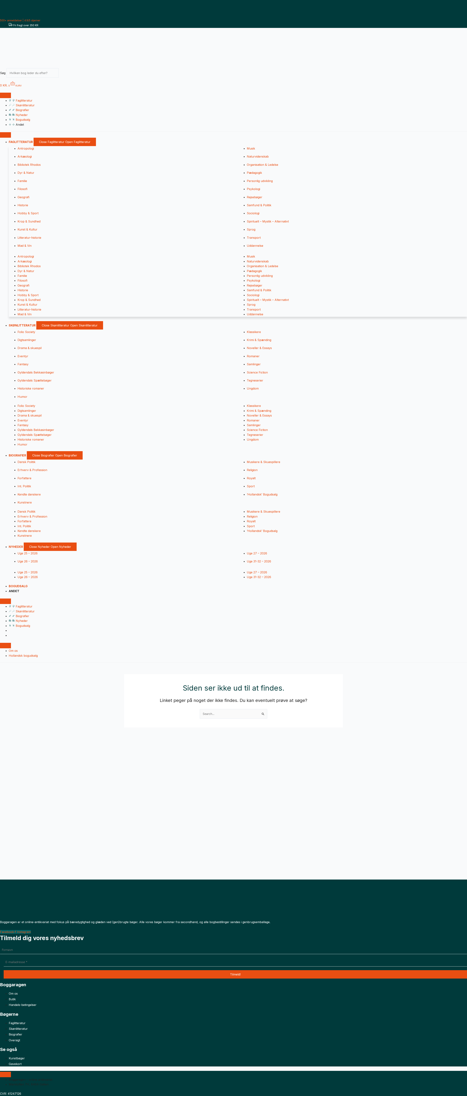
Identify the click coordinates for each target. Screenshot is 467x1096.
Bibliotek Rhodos (29, 164)
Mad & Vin (25, 245)
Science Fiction (257, 372)
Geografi (23, 197)
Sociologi (253, 213)
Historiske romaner (31, 388)
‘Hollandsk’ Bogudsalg (262, 494)
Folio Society (26, 332)
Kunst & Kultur (27, 229)
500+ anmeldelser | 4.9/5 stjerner (20, 20)
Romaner (253, 356)
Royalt (251, 478)
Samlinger (254, 364)
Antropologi (26, 148)
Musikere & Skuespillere (263, 462)
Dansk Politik (26, 462)
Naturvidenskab (258, 156)
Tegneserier (255, 380)
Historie (23, 205)
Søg (2, 73)
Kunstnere (25, 502)
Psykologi (253, 189)
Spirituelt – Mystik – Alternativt (268, 221)
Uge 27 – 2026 (257, 553)
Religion (252, 470)
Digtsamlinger (27, 340)
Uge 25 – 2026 (28, 553)
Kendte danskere (29, 494)
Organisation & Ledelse (262, 164)
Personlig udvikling (260, 181)
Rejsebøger (254, 197)
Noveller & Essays (259, 348)
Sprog (251, 229)
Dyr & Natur (26, 173)
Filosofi (22, 189)
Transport (254, 237)
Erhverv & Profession (32, 470)
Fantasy (23, 364)
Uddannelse (255, 245)
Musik (251, 148)
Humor (22, 396)
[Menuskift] (5, 95)
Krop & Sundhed (29, 221)
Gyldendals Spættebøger (35, 380)
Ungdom (253, 388)
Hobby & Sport (28, 213)
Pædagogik (254, 173)
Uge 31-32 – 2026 (259, 561)
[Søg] (65, 74)
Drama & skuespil (30, 348)
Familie (22, 181)
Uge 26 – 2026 (28, 561)
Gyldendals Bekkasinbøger (36, 372)
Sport (251, 486)
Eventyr (23, 356)
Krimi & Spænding (259, 340)
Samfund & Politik (259, 205)
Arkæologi (25, 156)
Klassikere (254, 332)
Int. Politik (24, 486)
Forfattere (24, 478)
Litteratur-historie (29, 237)
